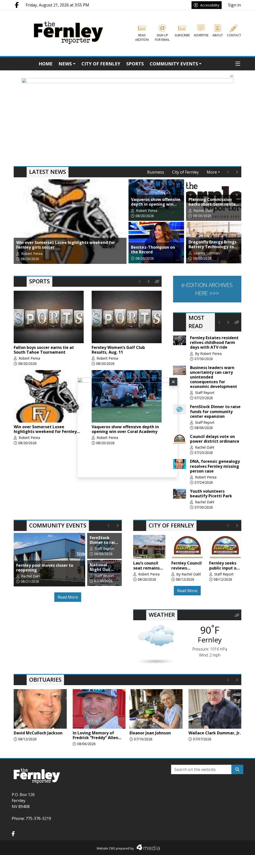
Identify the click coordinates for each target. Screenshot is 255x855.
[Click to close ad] (173, 382)
